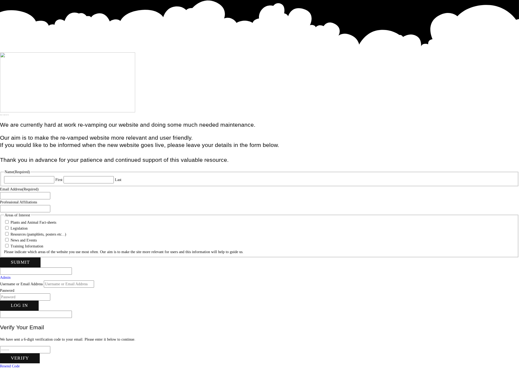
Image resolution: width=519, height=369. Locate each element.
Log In (19, 305)
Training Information (27, 246)
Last (118, 180)
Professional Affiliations (18, 202)
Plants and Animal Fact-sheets (33, 222)
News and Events (24, 240)
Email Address (19, 189)
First (58, 180)
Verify (20, 358)
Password (7, 291)
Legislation (19, 228)
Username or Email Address (21, 284)
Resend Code (10, 366)
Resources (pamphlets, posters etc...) (38, 234)
